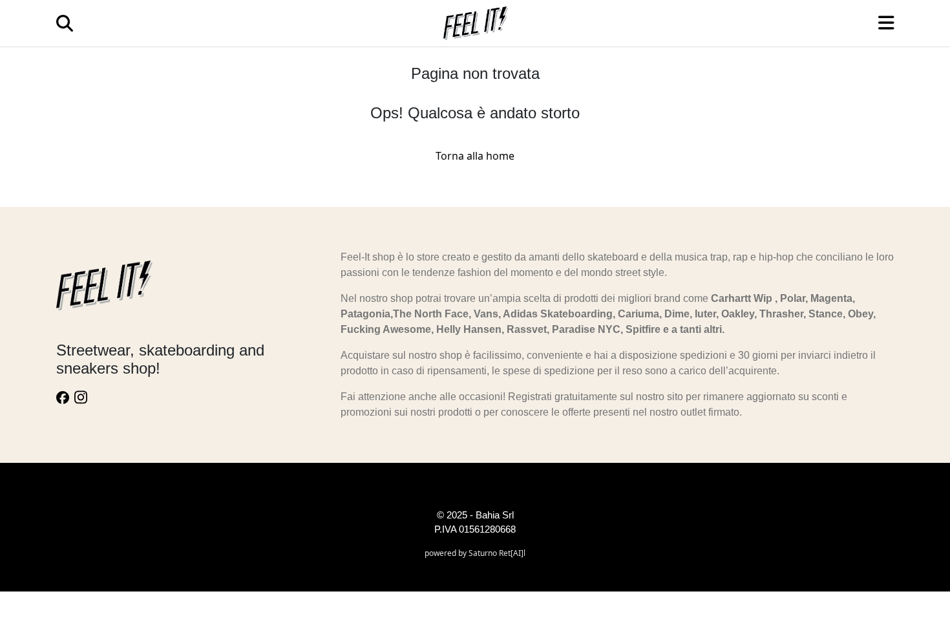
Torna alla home (475, 156)
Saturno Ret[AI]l (497, 553)
